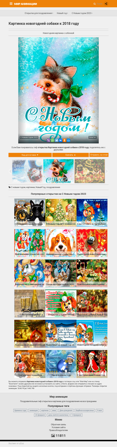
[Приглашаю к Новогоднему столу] (92, 273)
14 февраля (76, 415)
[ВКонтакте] (60, 140)
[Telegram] (56, 140)
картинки (30, 187)
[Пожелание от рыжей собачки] (29, 333)
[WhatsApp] (52, 140)
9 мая (99, 410)
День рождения (65, 410)
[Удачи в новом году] (60, 364)
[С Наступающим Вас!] (29, 303)
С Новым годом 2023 (82, 13)
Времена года (20, 410)
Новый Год (41, 187)
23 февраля (40, 415)
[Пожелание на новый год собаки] (60, 333)
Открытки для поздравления (38, 13)
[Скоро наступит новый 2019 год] (60, 273)
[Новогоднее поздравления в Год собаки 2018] (92, 333)
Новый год (62, 13)
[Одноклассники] (64, 140)
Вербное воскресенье (85, 410)
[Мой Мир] (68, 140)
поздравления (53, 187)
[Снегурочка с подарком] (29, 364)
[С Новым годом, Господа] (29, 212)
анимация (34, 410)
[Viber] (48, 140)
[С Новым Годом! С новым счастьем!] (60, 212)
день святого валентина (58, 415)
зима (54, 410)
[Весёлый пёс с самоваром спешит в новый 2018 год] (29, 273)
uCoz (21, 443)
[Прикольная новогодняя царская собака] (92, 243)
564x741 (92, 137)
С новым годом (18, 187)
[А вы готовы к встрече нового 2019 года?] (92, 212)
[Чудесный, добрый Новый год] (92, 303)
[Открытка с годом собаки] (60, 303)
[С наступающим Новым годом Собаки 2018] (92, 364)
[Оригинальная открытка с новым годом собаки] (29, 243)
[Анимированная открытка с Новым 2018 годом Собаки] (60, 243)
